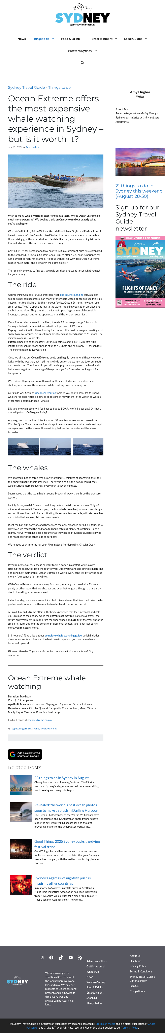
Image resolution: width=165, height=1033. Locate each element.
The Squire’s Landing (71, 294)
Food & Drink (70, 38)
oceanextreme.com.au (40, 720)
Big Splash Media (105, 1023)
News (22, 38)
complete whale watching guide (63, 635)
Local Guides (133, 38)
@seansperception (45, 392)
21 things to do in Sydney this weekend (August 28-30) (139, 191)
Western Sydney (80, 51)
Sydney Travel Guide (26, 87)
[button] (82, 63)
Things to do (41, 38)
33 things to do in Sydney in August (61, 778)
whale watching (49, 728)
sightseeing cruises (21, 728)
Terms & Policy (129, 1027)
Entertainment (102, 38)
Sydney (36, 728)
